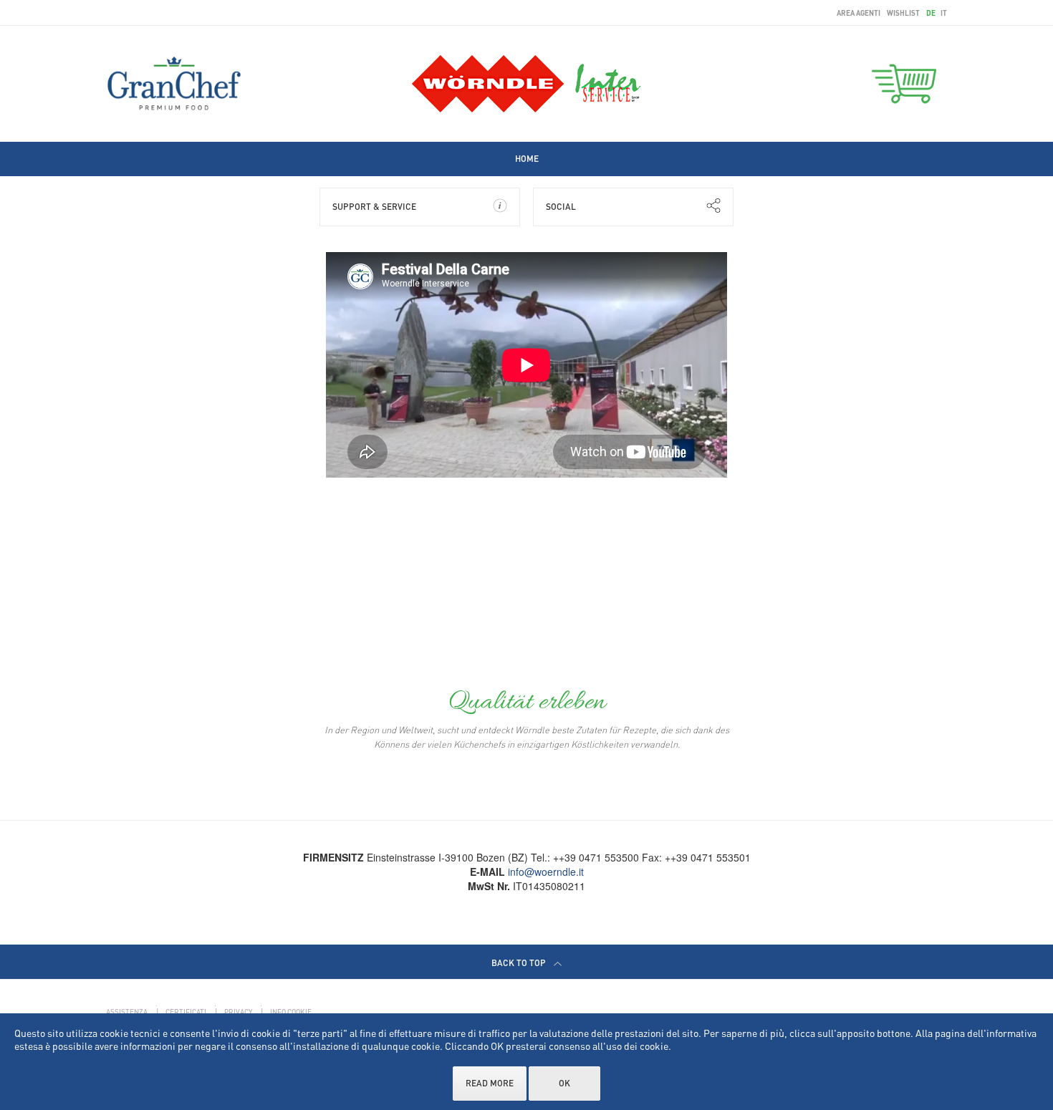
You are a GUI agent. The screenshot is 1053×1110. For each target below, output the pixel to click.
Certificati (185, 1012)
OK (564, 1083)
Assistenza (127, 1012)
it (944, 13)
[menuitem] (527, 158)
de (931, 13)
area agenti (858, 13)
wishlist (903, 13)
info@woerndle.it (546, 871)
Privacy (238, 1012)
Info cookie (291, 1012)
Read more (490, 1083)
